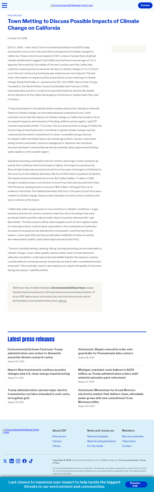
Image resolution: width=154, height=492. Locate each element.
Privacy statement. (129, 460)
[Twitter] (5, 461)
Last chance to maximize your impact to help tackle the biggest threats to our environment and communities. (64, 484)
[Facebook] (24, 461)
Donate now (135, 484)
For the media (95, 446)
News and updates (97, 436)
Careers (57, 441)
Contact (127, 446)
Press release (15, 15)
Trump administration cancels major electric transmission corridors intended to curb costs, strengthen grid (39, 394)
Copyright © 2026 (62, 460)
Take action (129, 441)
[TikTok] (31, 461)
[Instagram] (18, 461)
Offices (56, 446)
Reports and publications (101, 441)
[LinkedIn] (11, 461)
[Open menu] (5, 5)
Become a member (133, 436)
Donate (145, 5)
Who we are (59, 436)
